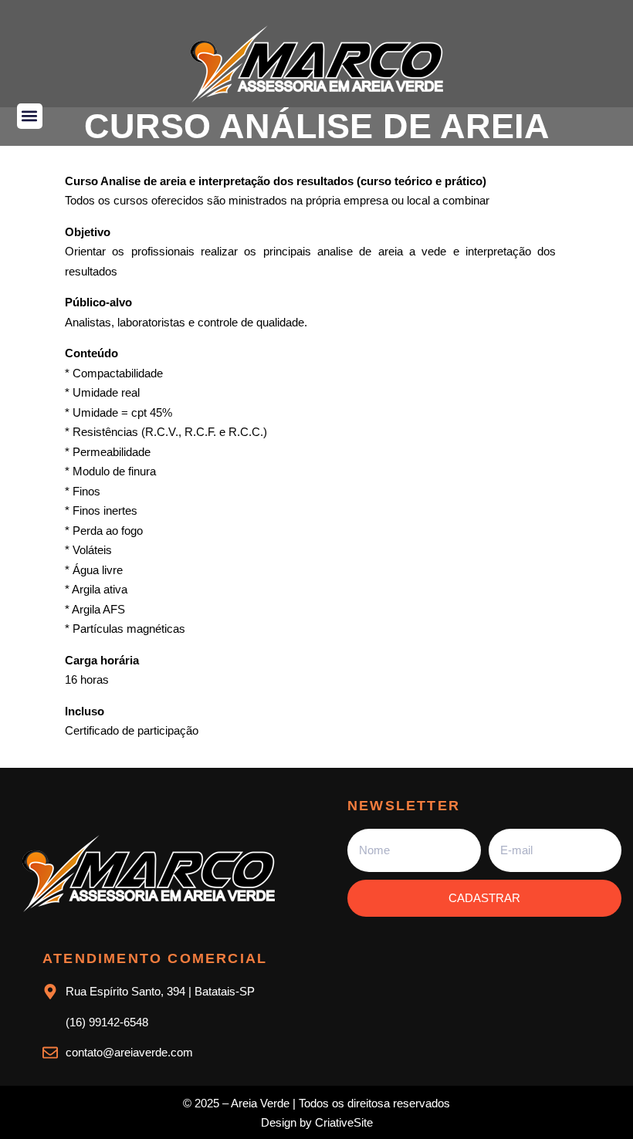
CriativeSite (344, 1122)
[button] (29, 116)
